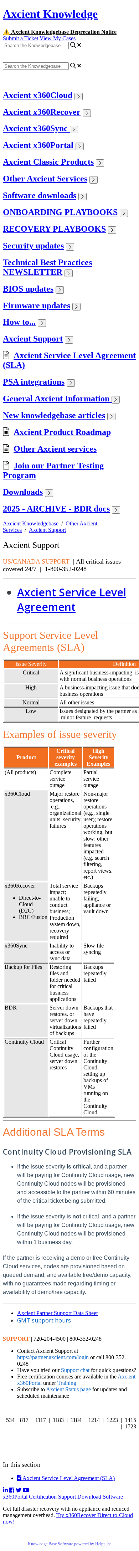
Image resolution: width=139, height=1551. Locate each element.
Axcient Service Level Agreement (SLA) (68, 1478)
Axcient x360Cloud (37, 95)
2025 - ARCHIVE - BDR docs (56, 508)
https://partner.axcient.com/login (53, 1357)
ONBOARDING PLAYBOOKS (60, 212)
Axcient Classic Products (48, 161)
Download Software (100, 1497)
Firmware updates (36, 305)
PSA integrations (34, 381)
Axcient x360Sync (36, 128)
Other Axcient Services (45, 178)
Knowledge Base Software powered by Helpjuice (69, 1543)
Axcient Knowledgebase (30, 523)
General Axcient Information (57, 398)
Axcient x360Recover (42, 112)
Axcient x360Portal (39, 145)
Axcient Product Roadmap (62, 432)
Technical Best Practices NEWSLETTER (47, 267)
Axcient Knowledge (50, 13)
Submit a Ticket (20, 38)
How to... (19, 322)
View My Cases (58, 38)
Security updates (33, 245)
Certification (43, 1497)
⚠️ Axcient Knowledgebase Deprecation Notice (60, 32)
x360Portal (15, 1497)
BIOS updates (28, 288)
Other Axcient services (55, 448)
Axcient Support (33, 338)
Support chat (75, 1370)
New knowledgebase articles (54, 415)
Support (67, 1497)
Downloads (23, 492)
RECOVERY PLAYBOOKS (54, 228)
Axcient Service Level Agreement (71, 599)
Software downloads (39, 195)
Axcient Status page (68, 1389)
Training (66, 1383)
